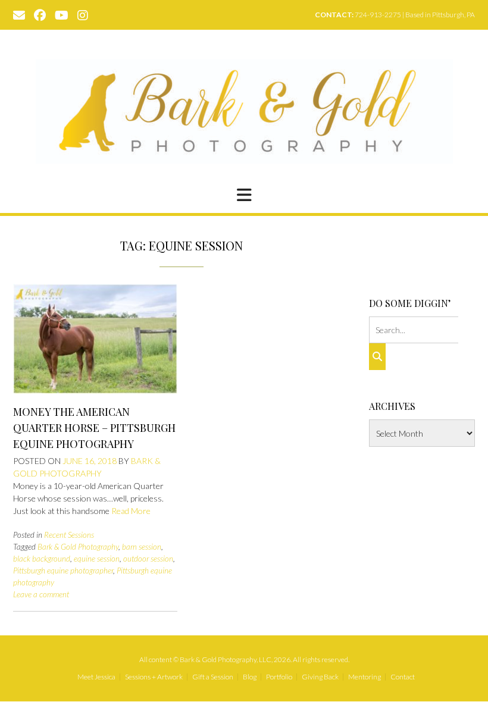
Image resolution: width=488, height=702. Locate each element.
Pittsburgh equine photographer (63, 570)
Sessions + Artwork (154, 677)
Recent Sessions (69, 535)
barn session (141, 546)
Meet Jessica (96, 677)
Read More (131, 511)
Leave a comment (41, 594)
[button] (244, 195)
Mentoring (364, 677)
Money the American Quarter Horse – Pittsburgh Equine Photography (94, 428)
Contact (402, 677)
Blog (249, 677)
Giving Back (320, 677)
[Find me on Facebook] (40, 14)
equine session (97, 558)
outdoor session (148, 558)
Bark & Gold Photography (77, 546)
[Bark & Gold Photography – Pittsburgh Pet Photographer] (244, 111)
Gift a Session (212, 677)
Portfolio (279, 677)
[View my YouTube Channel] (61, 14)
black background (41, 558)
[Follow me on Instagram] (82, 14)
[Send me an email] (19, 14)
